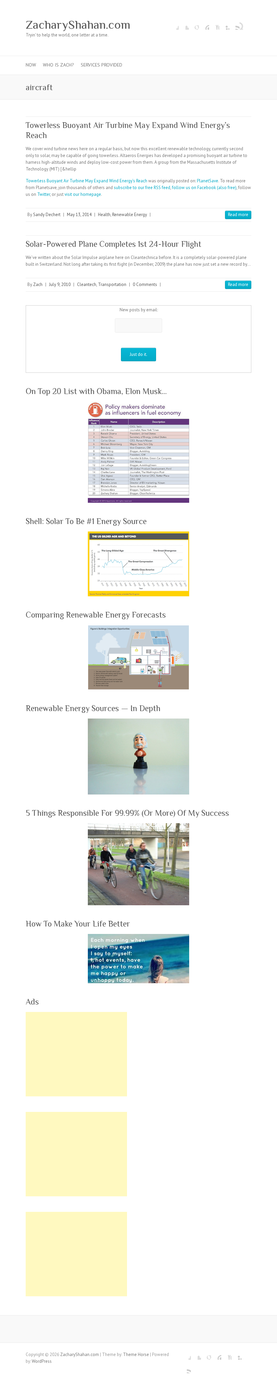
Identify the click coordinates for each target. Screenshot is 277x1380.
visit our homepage (83, 194)
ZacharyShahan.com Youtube (214, 25)
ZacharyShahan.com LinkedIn (224, 25)
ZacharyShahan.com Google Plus (194, 25)
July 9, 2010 (60, 284)
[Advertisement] (76, 1054)
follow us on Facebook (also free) (204, 187)
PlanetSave (207, 181)
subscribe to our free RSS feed (142, 187)
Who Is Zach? (58, 65)
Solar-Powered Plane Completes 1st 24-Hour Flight (113, 244)
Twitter (43, 194)
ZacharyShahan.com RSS (234, 25)
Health (104, 214)
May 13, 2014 (79, 214)
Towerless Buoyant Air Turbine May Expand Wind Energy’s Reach (86, 181)
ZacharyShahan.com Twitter (184, 25)
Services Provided (101, 65)
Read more (238, 214)
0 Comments (145, 284)
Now (31, 65)
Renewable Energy (129, 214)
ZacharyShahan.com (78, 24)
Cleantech (86, 284)
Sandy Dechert (46, 214)
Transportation (112, 284)
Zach (38, 284)
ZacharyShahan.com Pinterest (204, 25)
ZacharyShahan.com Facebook (174, 25)
